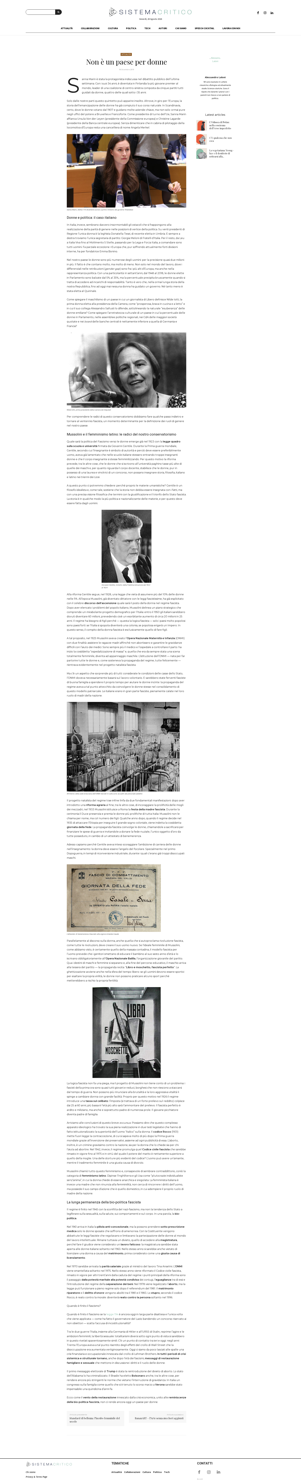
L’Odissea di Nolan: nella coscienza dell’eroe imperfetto (220, 125)
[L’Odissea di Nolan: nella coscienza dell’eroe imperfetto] (201, 125)
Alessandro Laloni (215, 77)
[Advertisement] (215, 212)
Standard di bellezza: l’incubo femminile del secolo (95, 1420)
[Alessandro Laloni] (215, 63)
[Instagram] (265, 13)
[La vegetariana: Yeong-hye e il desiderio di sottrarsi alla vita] (201, 153)
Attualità (126, 54)
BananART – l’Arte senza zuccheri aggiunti (159, 1418)
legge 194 (112, 1314)
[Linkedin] (272, 13)
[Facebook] (258, 13)
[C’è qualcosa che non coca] (201, 139)
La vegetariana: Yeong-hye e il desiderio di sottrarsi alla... (221, 153)
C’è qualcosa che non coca (220, 139)
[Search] (58, 12)
